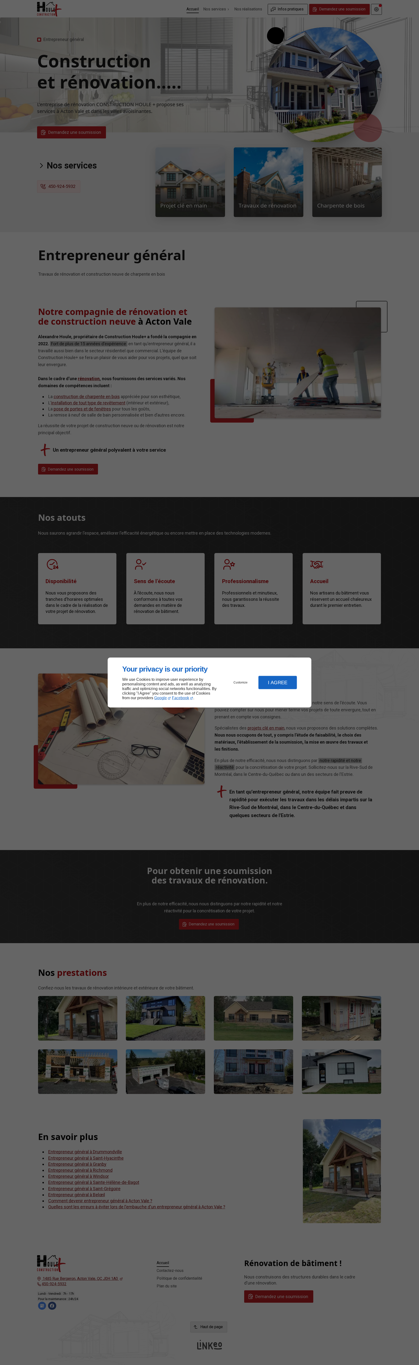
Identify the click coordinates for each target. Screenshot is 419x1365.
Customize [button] (241, 682)
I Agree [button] (277, 682)
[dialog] (209, 683)
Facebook (180, 698)
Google (160, 698)
